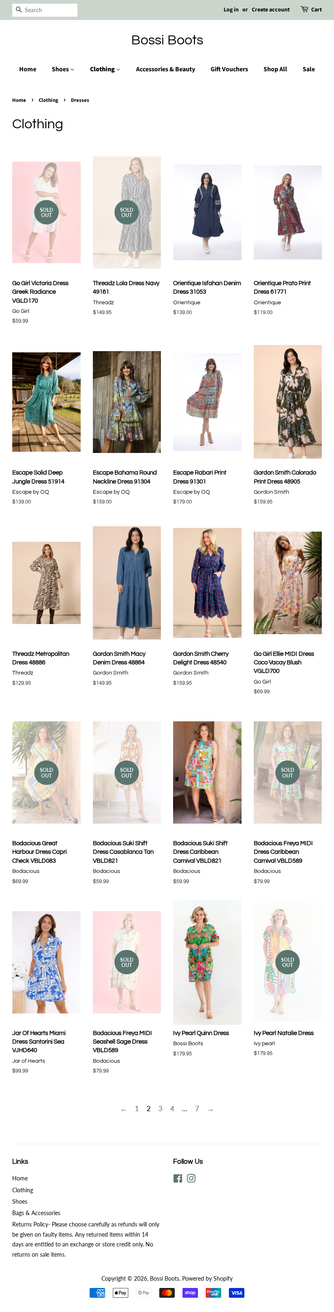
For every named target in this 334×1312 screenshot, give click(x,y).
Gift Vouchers (229, 69)
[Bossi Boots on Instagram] (191, 1179)
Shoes (61, 69)
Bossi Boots (167, 40)
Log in (231, 10)
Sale (309, 69)
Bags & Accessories (36, 1212)
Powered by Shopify (207, 1278)
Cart (316, 10)
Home (27, 69)
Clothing (103, 69)
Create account (271, 10)
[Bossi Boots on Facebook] (177, 1179)
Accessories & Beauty (165, 69)
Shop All (275, 69)
